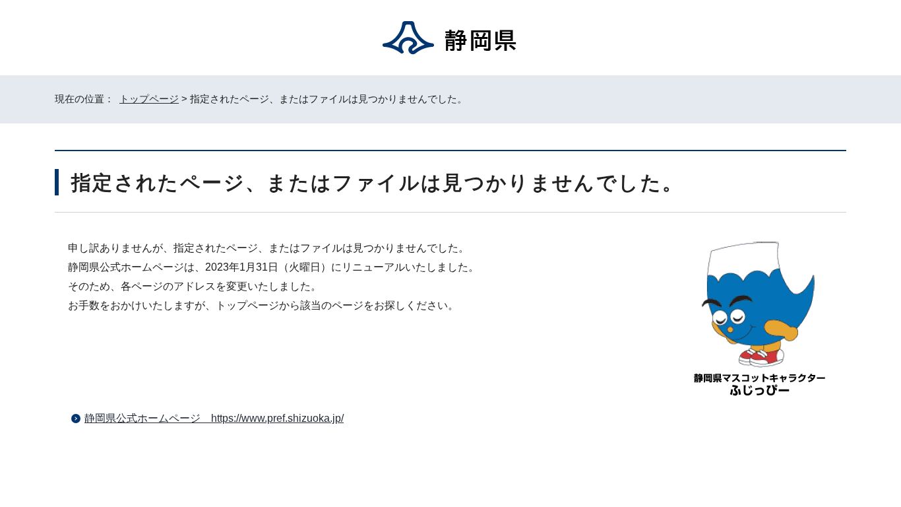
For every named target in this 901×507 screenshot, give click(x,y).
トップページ (149, 98)
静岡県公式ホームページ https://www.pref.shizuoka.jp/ (214, 418)
